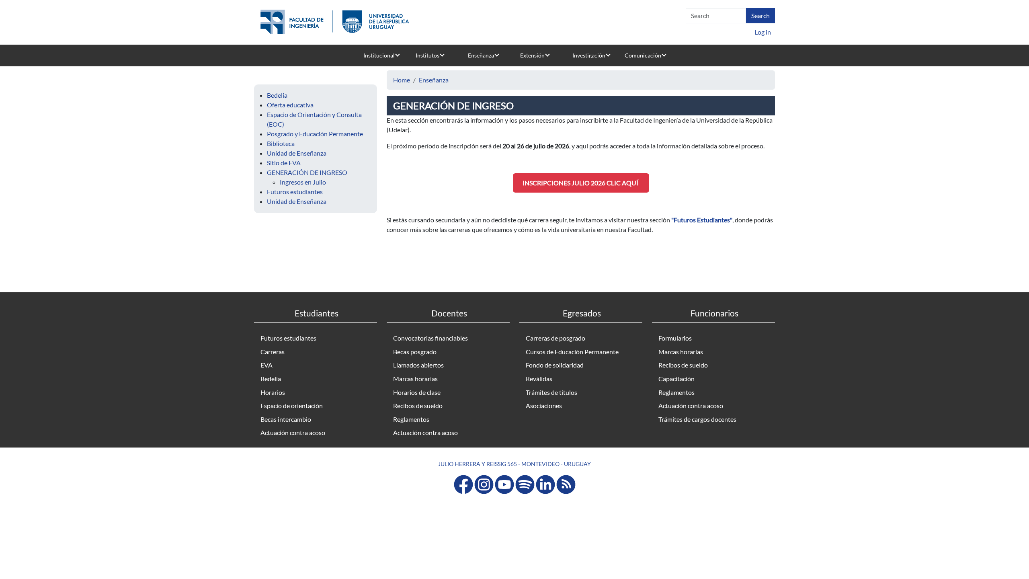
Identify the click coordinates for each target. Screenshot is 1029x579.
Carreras (272, 351)
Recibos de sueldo (418, 405)
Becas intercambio (285, 419)
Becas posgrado (415, 351)
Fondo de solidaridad (555, 365)
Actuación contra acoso (292, 432)
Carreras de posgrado (555, 338)
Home (401, 80)
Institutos (427, 55)
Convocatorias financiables (430, 338)
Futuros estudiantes (295, 191)
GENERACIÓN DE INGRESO (307, 172)
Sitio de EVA (284, 162)
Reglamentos (411, 419)
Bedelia (277, 95)
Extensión (532, 55)
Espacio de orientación (291, 405)
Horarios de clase (417, 392)
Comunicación (643, 55)
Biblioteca (281, 143)
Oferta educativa (290, 105)
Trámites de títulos (551, 392)
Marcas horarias (415, 378)
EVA (266, 365)
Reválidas (539, 378)
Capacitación (676, 378)
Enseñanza (481, 55)
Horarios (272, 392)
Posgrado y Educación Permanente (315, 134)
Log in (762, 32)
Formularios (675, 338)
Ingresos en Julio (303, 182)
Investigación (588, 55)
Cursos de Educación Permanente (572, 351)
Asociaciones (544, 405)
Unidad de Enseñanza (296, 153)
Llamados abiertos (418, 365)
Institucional (379, 55)
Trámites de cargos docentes (697, 419)
